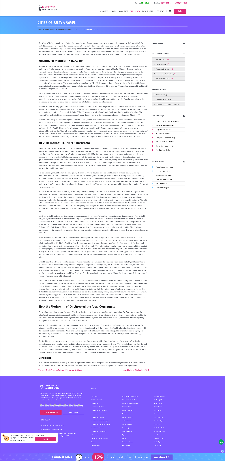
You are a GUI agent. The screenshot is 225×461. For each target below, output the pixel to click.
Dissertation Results (97, 428)
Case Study (157, 410)
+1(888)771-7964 (166, 3)
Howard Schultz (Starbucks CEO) (135, 370)
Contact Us (162, 11)
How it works (148, 11)
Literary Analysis (127, 417)
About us (104, 11)
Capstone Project (127, 442)
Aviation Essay (127, 424)
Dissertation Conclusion (98, 431)
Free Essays (94, 396)
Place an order (51, 412)
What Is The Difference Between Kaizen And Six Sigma (60, 370)
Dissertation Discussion (98, 414)
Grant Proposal (158, 414)
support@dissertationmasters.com (51, 429)
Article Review (127, 421)
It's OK (45, 439)
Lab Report (157, 445)
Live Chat (145, 3)
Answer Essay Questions (130, 403)
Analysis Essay (161, 59)
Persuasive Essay (161, 64)
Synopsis (125, 435)
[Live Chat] (221, 442)
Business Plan (126, 407)
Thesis (93, 442)
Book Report (158, 400)
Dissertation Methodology (99, 421)
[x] (112, 457)
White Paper (157, 442)
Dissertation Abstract (97, 407)
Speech (156, 435)
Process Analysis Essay (163, 69)
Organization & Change (163, 99)
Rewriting (125, 428)
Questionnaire (126, 414)
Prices (113, 11)
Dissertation (95, 403)
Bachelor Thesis (96, 445)
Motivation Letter (159, 428)
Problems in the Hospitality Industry (167, 104)
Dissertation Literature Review (100, 424)
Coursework (126, 445)
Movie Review (158, 407)
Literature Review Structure (99, 438)
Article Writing (127, 431)
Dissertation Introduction (99, 410)
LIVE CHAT (73, 412)
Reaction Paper (158, 421)
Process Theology (161, 95)
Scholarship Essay (159, 431)
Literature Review (96, 435)
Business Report (127, 410)
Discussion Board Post (129, 400)
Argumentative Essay (163, 78)
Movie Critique (158, 417)
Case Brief (157, 424)
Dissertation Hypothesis (98, 417)
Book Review (158, 403)
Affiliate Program (96, 400)
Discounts (123, 11)
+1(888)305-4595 (180, 3)
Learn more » (21, 440)
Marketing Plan (158, 438)
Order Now (135, 11)
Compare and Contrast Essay (165, 74)
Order (180, 11)
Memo (124, 438)
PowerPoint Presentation (130, 396)
